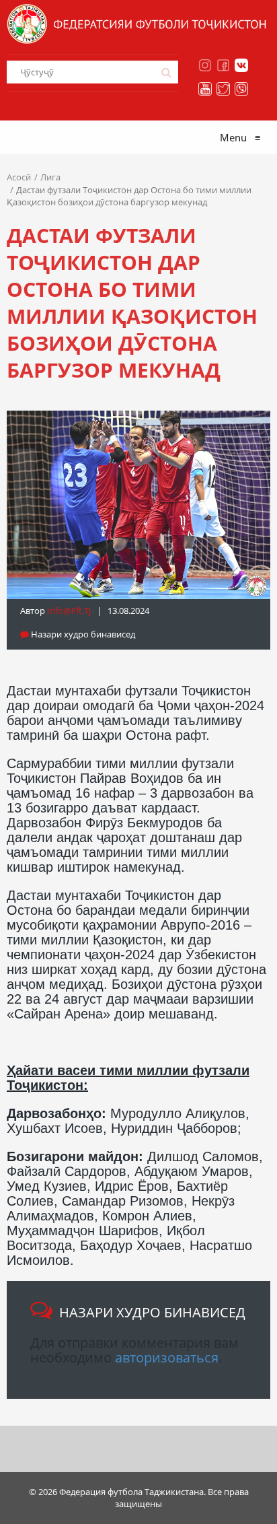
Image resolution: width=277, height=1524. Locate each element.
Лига (50, 177)
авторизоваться (167, 1357)
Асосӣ (19, 177)
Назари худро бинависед (82, 634)
